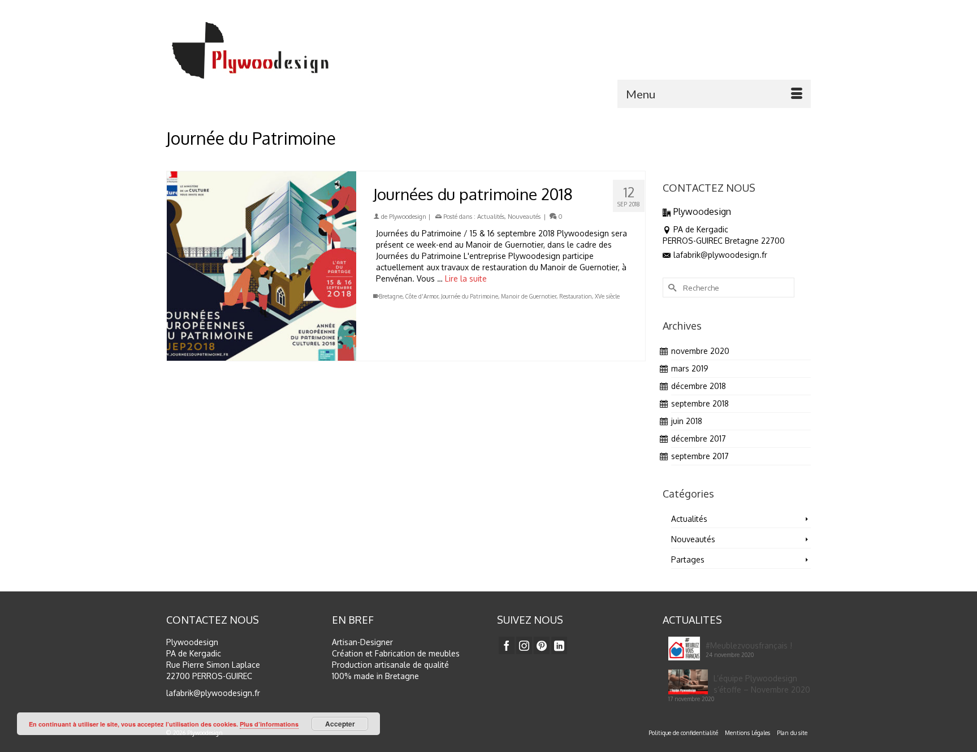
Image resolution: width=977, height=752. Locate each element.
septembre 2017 (700, 456)
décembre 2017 (698, 438)
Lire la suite (466, 278)
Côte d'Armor (421, 296)
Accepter (340, 724)
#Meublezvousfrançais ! (749, 645)
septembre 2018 (700, 403)
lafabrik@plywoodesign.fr (720, 255)
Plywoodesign (407, 217)
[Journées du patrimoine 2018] (261, 266)
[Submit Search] (671, 287)
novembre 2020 (700, 351)
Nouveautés (524, 217)
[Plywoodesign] (271, 50)
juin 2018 (686, 421)
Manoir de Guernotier (528, 296)
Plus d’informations (269, 724)
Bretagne (391, 296)
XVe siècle (607, 296)
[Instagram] (524, 645)
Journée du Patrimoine (469, 296)
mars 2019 (689, 368)
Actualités (490, 217)
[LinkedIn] (559, 645)
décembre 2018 (698, 386)
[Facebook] (507, 645)
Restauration (575, 296)
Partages (687, 559)
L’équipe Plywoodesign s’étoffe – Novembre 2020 (762, 683)
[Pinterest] (542, 645)
